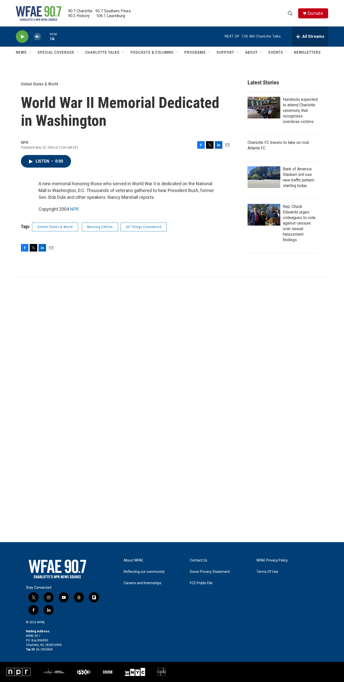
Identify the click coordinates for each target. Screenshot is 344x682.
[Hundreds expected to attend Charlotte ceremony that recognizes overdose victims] (264, 107)
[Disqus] (172, 345)
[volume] (37, 36)
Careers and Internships (142, 583)
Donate (315, 13)
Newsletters (307, 52)
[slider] (45, 36)
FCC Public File (201, 583)
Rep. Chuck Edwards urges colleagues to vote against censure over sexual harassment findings (299, 223)
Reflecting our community (144, 572)
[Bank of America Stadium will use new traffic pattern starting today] (264, 177)
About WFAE (133, 560)
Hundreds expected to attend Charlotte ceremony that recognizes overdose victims (300, 110)
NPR (74, 209)
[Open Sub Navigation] (30, 52)
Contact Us (198, 560)
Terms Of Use (267, 572)
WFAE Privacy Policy (272, 560)
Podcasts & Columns (152, 52)
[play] (22, 37)
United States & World (39, 83)
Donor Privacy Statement (210, 572)
